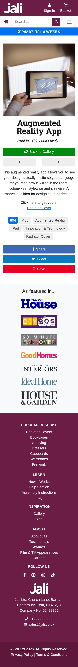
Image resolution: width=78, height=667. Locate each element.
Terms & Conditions (51, 655)
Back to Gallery (41, 152)
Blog (39, 519)
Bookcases (39, 437)
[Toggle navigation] (69, 22)
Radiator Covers (39, 432)
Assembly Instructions (39, 493)
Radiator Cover (39, 208)
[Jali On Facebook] (26, 576)
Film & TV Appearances (39, 552)
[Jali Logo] (13, 8)
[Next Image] (58, 162)
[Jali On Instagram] (45, 576)
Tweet (41, 259)
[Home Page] (6, 22)
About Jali (39, 536)
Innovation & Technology (45, 228)
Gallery (39, 514)
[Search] (56, 22)
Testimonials (39, 542)
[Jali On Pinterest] (35, 576)
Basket (65, 11)
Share (41, 249)
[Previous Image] (19, 162)
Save (41, 269)
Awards (39, 547)
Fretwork (39, 464)
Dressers (39, 448)
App (25, 220)
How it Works (39, 482)
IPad (15, 228)
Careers (39, 558)
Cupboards (39, 454)
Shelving (39, 443)
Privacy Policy (22, 655)
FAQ (39, 498)
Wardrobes (39, 459)
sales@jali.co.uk (41, 624)
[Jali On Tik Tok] (53, 576)
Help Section (39, 487)
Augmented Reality (50, 220)
